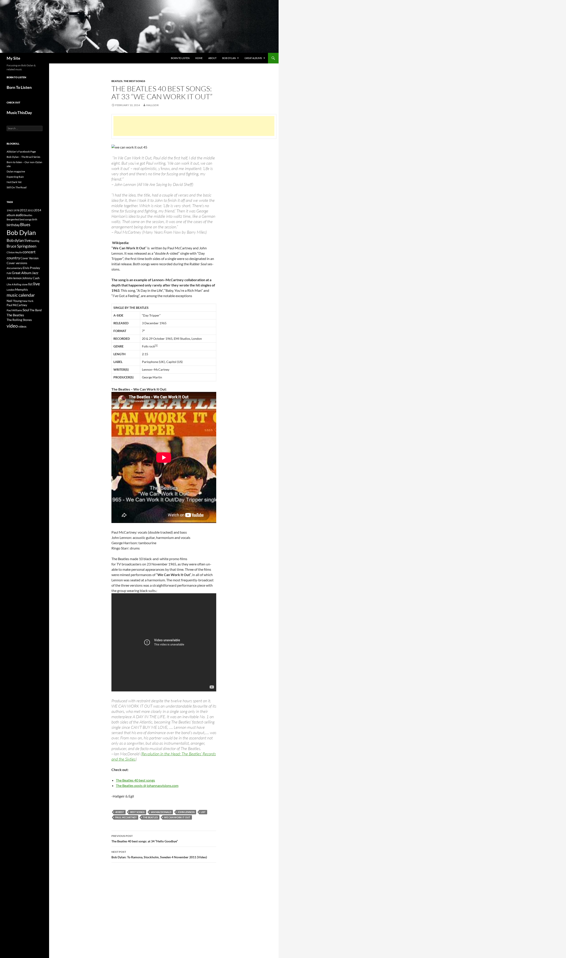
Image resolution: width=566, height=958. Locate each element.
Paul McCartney (126, 817)
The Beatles (150, 817)
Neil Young (14, 301)
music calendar (21, 295)
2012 (23, 210)
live (36, 283)
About (212, 58)
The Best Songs (134, 81)
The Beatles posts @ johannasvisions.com (147, 785)
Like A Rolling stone (17, 284)
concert (29, 251)
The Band (36, 310)
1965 (10, 210)
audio (20, 215)
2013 (30, 210)
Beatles (116, 81)
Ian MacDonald (161, 812)
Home (199, 58)
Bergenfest (13, 219)
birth (34, 219)
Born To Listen (180, 58)
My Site (13, 58)
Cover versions (17, 263)
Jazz (35, 273)
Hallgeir (152, 105)
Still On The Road (17, 187)
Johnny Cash (31, 278)
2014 (37, 210)
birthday (13, 225)
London (11, 289)
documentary (14, 268)
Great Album (21, 273)
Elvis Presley (31, 268)
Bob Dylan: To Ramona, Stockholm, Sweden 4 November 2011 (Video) (159, 854)
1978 (16, 210)
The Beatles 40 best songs (135, 780)
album (11, 215)
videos (22, 326)
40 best (119, 812)
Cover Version (29, 258)
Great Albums (253, 58)
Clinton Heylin (14, 252)
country (13, 258)
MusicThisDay (19, 112)
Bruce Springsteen (21, 246)
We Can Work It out (177, 817)
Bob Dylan (229, 58)
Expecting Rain (15, 176)
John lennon (186, 812)
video (12, 326)
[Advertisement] (193, 126)
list (203, 812)
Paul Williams (14, 310)
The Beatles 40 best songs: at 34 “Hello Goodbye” (144, 838)
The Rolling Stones (19, 320)
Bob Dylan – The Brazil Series (23, 156)
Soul (26, 310)
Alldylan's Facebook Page (21, 151)
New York (27, 300)
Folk (9, 273)
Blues (25, 224)
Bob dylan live (19, 240)
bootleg (35, 240)
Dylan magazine (16, 171)
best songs (137, 812)
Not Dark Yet (14, 182)
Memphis (21, 289)
